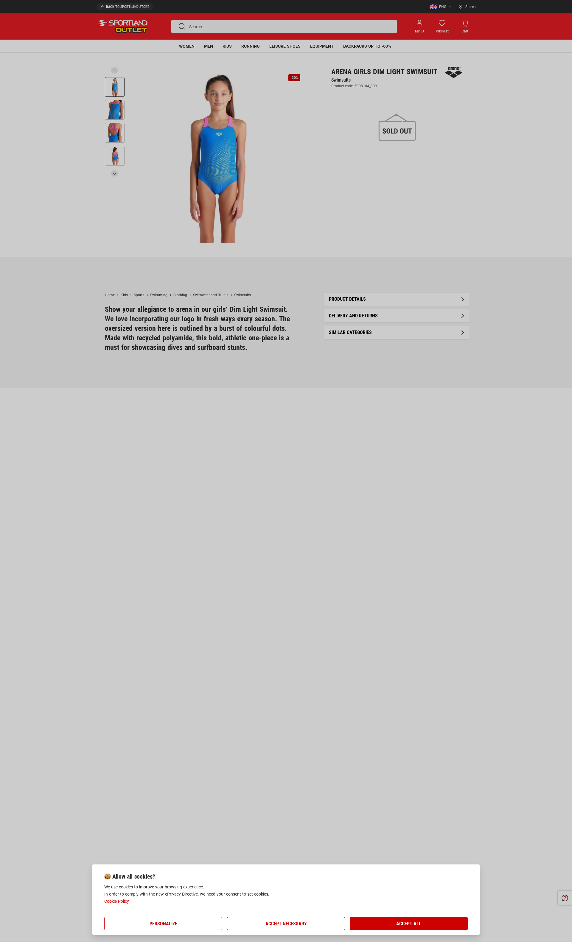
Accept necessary (286, 924)
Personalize (163, 924)
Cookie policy (116, 901)
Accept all (408, 924)
